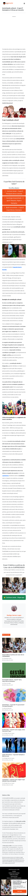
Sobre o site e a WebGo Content (14, 878)
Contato (14, 871)
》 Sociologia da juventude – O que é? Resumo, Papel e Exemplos (14, 200)
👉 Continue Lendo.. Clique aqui (14, 597)
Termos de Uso (14, 876)
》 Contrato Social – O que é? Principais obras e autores (14, 192)
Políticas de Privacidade (14, 873)
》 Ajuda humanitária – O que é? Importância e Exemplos (14, 208)
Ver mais (19, 891)
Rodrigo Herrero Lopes (14, 615)
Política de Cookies (14, 874)
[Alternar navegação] (24, 3)
